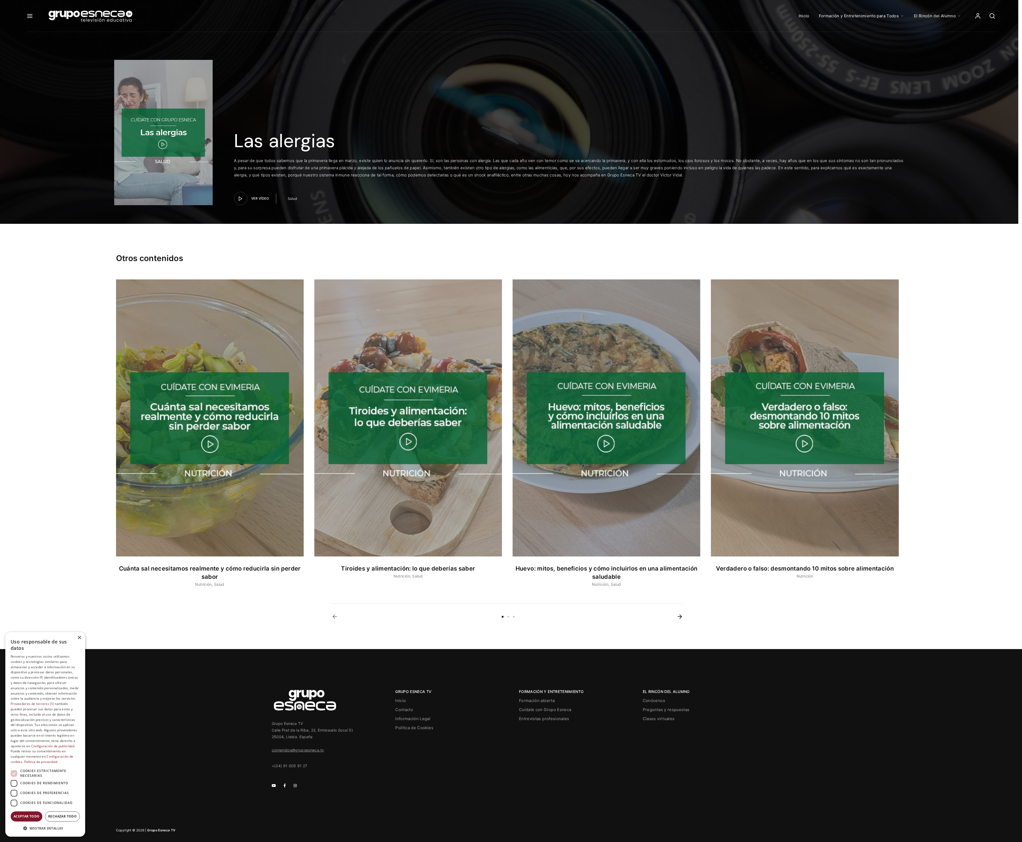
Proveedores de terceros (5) (32, 703)
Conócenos (654, 700)
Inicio (804, 15)
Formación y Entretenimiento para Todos (859, 15)
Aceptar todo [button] (27, 816)
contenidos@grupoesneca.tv (298, 750)
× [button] (79, 638)
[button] (335, 616)
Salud (292, 198)
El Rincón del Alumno (935, 15)
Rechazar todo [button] (62, 816)
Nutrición (203, 584)
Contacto (404, 709)
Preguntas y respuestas (666, 709)
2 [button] (508, 617)
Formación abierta (537, 700)
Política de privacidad (40, 762)
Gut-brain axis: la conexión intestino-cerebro (408, 568)
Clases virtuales (659, 718)
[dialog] (45, 734)
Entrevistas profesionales (544, 718)
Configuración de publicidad (53, 746)
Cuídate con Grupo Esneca (545, 709)
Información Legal (412, 718)
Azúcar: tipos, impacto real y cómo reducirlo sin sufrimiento (804, 568)
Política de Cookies (414, 727)
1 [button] (503, 617)
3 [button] (514, 617)
